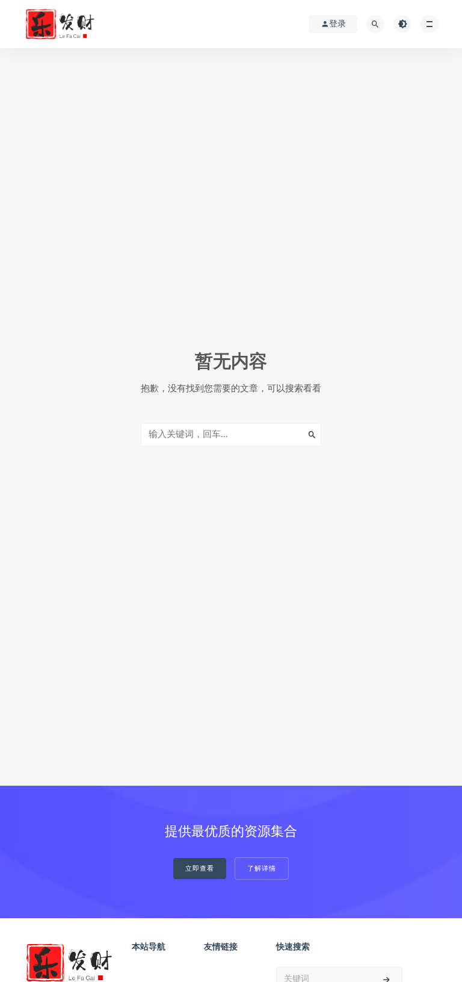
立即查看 (199, 868)
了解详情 (261, 868)
